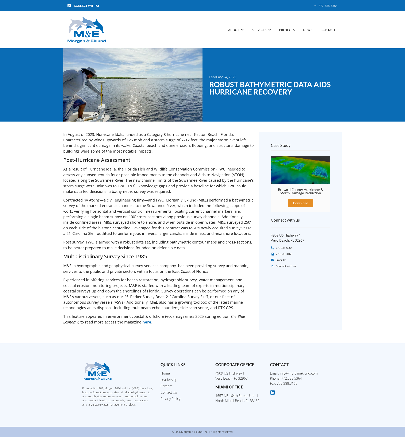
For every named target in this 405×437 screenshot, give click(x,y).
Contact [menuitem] (328, 30)
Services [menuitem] (259, 30)
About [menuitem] (233, 30)
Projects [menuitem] (287, 30)
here (146, 322)
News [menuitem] (307, 30)
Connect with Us (87, 5)
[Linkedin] (69, 5)
